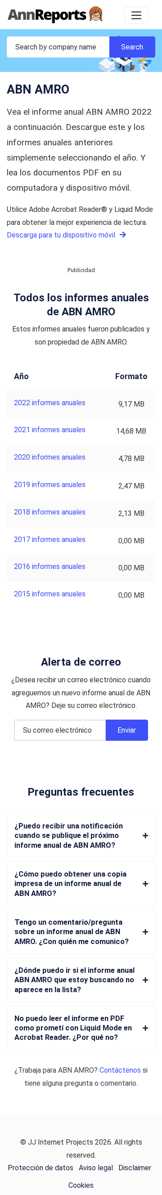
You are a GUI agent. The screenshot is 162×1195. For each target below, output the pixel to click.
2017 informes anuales (50, 539)
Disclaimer (134, 1168)
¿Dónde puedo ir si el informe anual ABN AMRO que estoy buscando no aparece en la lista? (74, 980)
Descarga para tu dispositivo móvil (62, 235)
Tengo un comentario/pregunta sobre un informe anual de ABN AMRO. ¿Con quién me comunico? (71, 932)
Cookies (81, 1185)
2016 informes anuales (50, 566)
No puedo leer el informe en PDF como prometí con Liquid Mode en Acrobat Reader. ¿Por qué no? (73, 1028)
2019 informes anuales (50, 484)
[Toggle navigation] (136, 15)
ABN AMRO (76, 1070)
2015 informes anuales (50, 594)
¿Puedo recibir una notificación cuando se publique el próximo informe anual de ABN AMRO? (68, 836)
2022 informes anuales (50, 402)
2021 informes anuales (50, 429)
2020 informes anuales (50, 457)
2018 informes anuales (50, 512)
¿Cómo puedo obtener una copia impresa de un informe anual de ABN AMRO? (70, 884)
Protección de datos (40, 1168)
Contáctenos (120, 1070)
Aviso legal (96, 1168)
